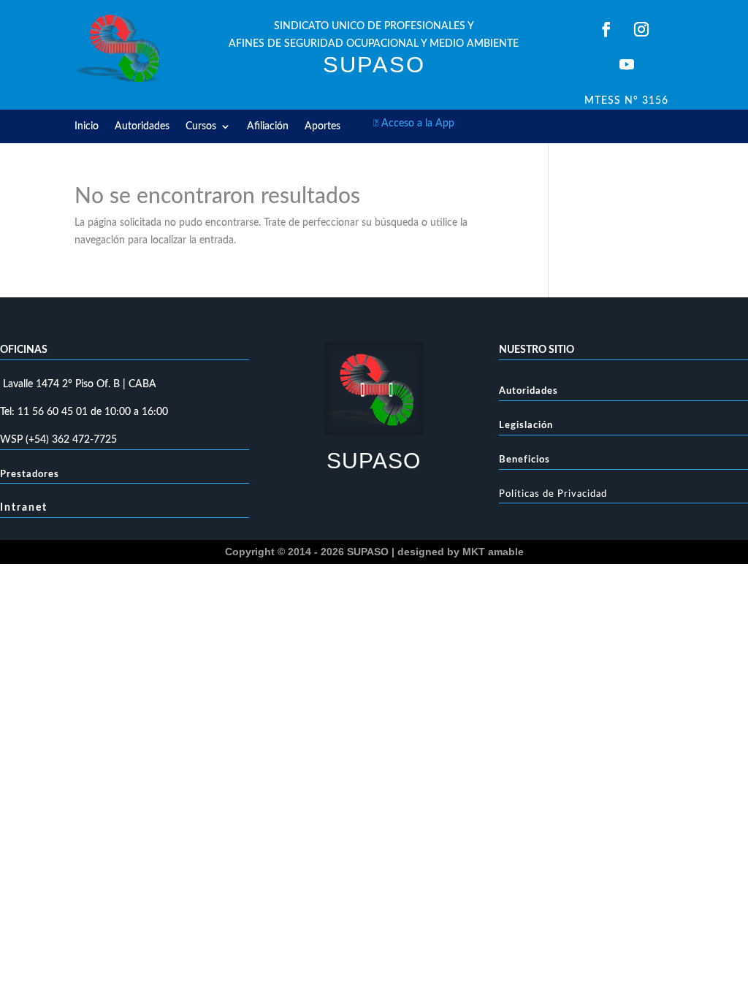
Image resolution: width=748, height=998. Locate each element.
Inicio (87, 126)
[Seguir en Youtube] (626, 64)
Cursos (201, 126)
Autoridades (142, 126)
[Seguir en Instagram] (641, 29)
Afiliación (268, 126)
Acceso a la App (413, 123)
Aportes (322, 126)
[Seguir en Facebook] (606, 29)
